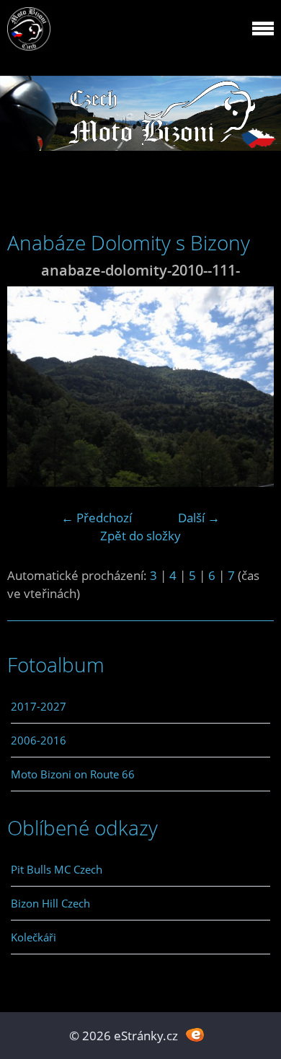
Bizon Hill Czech (50, 903)
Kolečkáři (33, 937)
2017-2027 (38, 706)
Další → (199, 517)
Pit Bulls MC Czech (56, 869)
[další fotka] (250, 386)
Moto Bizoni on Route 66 (73, 774)
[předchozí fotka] (30, 386)
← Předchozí (96, 517)
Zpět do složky (140, 535)
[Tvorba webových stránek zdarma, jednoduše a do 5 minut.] (195, 1034)
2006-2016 (38, 740)
